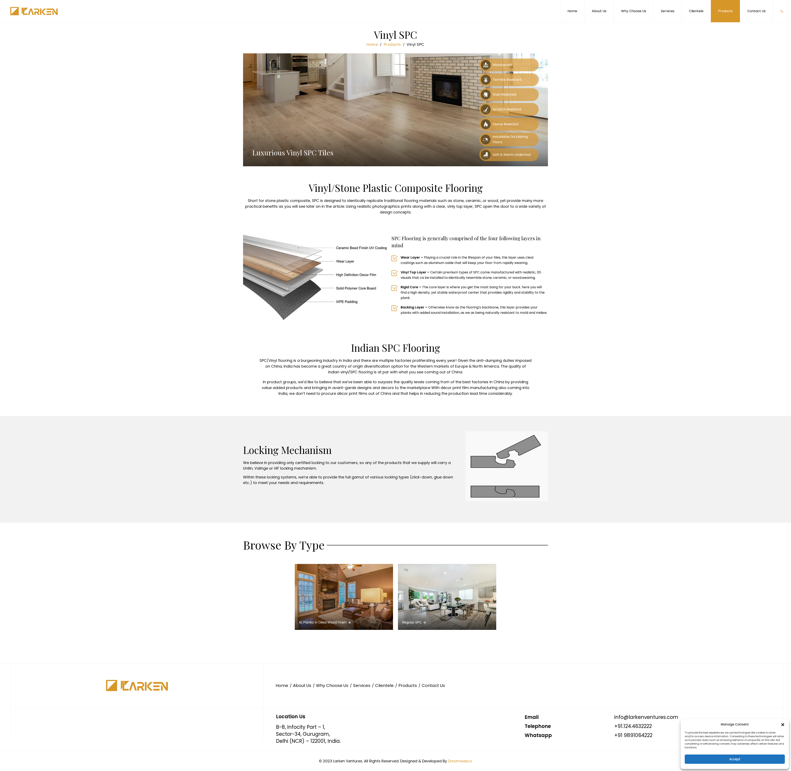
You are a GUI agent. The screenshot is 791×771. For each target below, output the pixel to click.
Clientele (696, 11)
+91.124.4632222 (633, 726)
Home (572, 11)
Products (725, 11)
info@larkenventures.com (646, 717)
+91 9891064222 (633, 735)
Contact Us (756, 11)
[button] (783, 724)
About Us (599, 11)
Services (667, 11)
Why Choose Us (633, 11)
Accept (734, 759)
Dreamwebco (460, 761)
